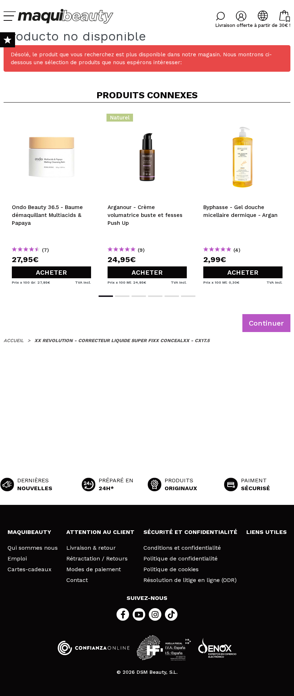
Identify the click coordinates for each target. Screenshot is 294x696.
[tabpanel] (51, 197)
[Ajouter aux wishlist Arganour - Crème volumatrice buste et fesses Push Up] (147, 120)
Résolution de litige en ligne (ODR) (190, 580)
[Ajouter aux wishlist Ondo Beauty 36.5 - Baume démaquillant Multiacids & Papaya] (51, 120)
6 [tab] (188, 296)
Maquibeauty (29, 532)
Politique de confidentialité (180, 559)
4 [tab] (155, 296)
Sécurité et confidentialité (190, 532)
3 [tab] (139, 296)
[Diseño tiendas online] (217, 648)
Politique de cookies (171, 569)
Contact (77, 580)
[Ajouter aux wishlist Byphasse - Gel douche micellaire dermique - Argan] (243, 120)
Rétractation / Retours (97, 559)
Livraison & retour (91, 548)
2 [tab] (122, 296)
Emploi (17, 559)
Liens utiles (266, 532)
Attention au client (100, 532)
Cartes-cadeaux (30, 569)
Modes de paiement (93, 569)
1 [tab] (106, 296)
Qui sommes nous (33, 548)
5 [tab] (172, 296)
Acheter (51, 272)
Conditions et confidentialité (182, 548)
